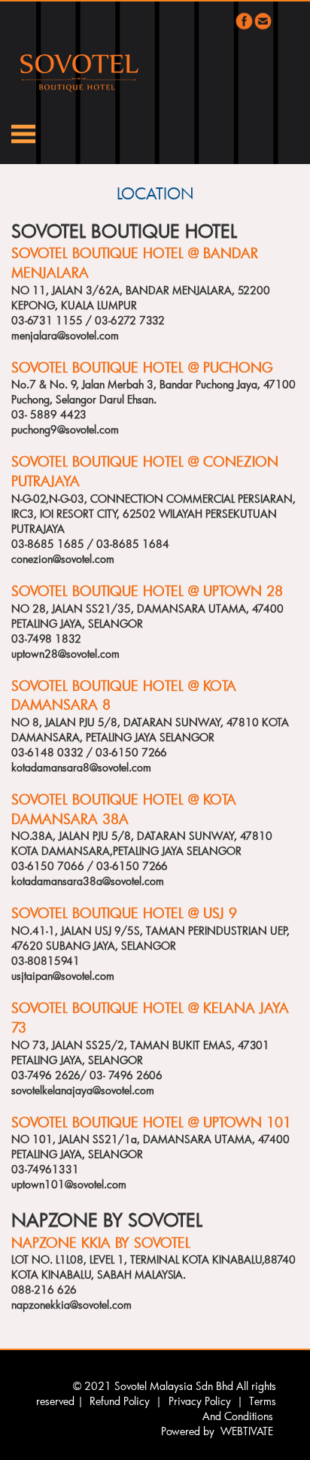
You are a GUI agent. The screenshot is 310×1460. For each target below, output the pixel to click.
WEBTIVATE (246, 1431)
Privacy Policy (200, 1401)
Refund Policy (120, 1401)
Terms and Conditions (239, 1408)
